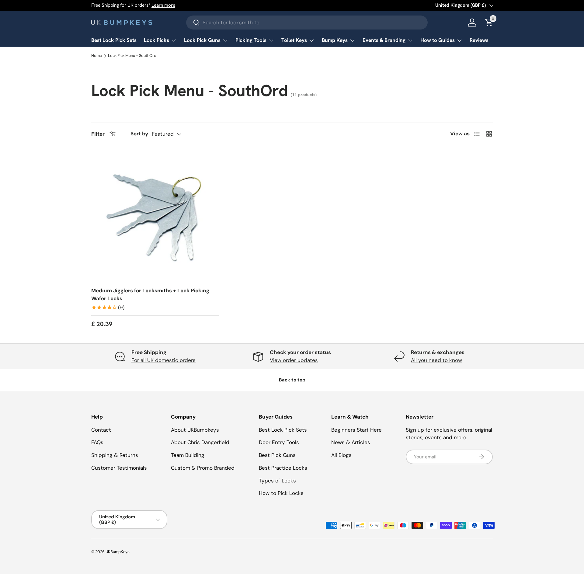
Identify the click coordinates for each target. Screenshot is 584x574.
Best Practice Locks (283, 467)
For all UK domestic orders (163, 360)
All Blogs (341, 455)
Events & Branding (384, 40)
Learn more (163, 5)
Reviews (479, 40)
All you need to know (436, 360)
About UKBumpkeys (195, 429)
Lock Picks (156, 40)
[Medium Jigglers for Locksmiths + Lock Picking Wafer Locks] (155, 218)
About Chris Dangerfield (200, 442)
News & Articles (350, 442)
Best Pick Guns (277, 455)
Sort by (139, 133)
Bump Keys (335, 40)
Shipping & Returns (114, 455)
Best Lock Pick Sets (114, 40)
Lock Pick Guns (202, 40)
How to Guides (437, 40)
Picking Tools (250, 40)
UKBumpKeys (117, 551)
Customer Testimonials (119, 467)
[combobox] (307, 23)
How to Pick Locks (281, 493)
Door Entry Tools (279, 442)
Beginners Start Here (356, 429)
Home (96, 56)
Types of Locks (277, 480)
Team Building (187, 455)
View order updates (294, 360)
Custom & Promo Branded (203, 467)
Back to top (292, 380)
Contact (101, 429)
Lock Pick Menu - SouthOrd (132, 56)
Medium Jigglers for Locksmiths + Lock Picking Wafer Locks (150, 294)
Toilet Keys (294, 40)
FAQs (97, 442)
